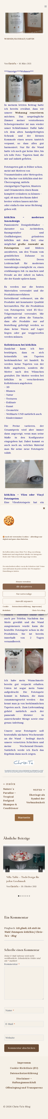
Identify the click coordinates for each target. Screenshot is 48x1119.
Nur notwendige (24, 594)
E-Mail (10, 1024)
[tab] (18, 896)
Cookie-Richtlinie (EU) (24, 1068)
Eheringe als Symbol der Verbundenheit (35, 796)
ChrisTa (12, 63)
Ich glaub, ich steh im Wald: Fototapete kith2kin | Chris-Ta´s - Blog (23, 932)
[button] (44, 508)
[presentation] (24, 858)
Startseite (24, 817)
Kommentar (12, 964)
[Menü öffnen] (45, 6)
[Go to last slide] (7, 869)
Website (10, 1037)
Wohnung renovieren (29, 112)
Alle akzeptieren (24, 586)
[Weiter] (40, 869)
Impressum (24, 1062)
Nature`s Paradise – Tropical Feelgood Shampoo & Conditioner (10, 796)
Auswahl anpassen (24, 601)
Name (9, 1010)
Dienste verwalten (23, 582)
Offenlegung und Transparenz (24, 1087)
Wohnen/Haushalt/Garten (19, 39)
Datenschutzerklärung (21, 607)
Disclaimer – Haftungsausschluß (24, 1080)
